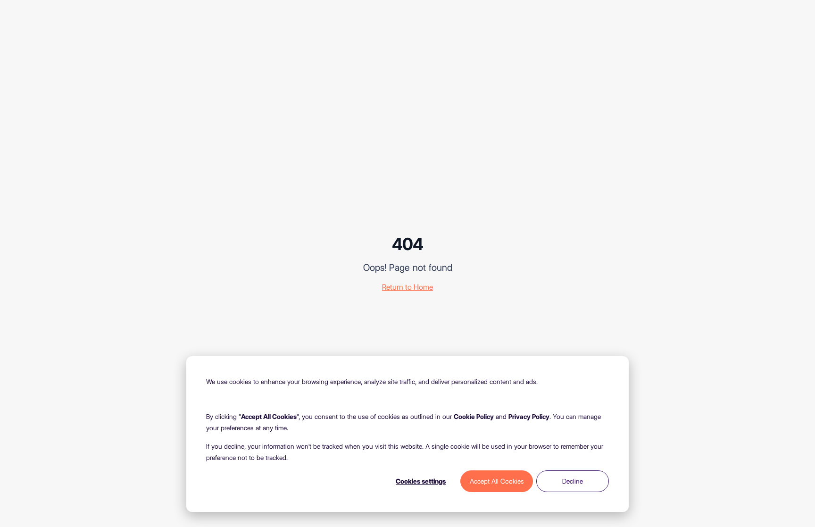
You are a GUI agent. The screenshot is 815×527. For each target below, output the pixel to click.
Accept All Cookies (497, 481)
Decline (572, 481)
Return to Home (407, 287)
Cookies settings (421, 481)
